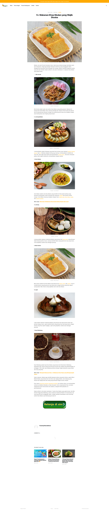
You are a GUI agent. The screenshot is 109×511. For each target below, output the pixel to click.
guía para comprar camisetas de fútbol (49, 383)
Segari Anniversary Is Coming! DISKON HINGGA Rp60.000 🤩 (40, 460)
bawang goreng (39, 198)
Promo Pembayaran (25, 5)
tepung (60, 283)
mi (40, 153)
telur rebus (67, 197)
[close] (108, 1)
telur (64, 283)
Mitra (11, 5)
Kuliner (37, 5)
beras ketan (65, 239)
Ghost (52, 508)
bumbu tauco (61, 154)
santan (69, 151)
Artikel (32, 5)
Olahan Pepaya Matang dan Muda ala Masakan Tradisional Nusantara (53, 460)
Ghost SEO (56, 508)
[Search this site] (106, 5)
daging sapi (61, 197)
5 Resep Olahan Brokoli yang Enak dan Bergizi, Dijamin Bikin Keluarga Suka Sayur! (67, 461)
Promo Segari (17, 5)
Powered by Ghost (85, 508)
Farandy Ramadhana (45, 425)
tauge (72, 197)
